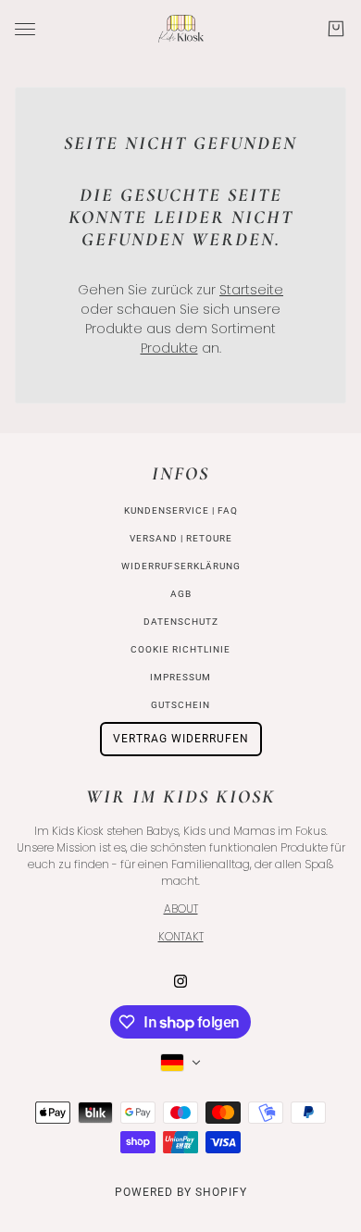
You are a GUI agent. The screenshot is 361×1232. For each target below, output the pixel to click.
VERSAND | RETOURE (181, 538)
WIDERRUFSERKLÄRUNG (181, 566)
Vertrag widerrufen (181, 738)
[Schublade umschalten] (25, 29)
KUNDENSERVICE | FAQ (181, 510)
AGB (181, 594)
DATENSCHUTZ (180, 621)
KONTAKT (181, 936)
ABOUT (181, 908)
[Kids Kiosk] (181, 29)
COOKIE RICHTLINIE (180, 649)
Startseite (251, 289)
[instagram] (180, 981)
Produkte (169, 348)
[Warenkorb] (336, 29)
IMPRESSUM (180, 677)
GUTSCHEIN (180, 705)
